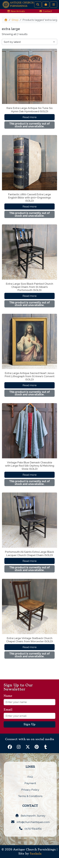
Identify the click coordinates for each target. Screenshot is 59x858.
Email (9, 709)
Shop (15, 19)
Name (9, 695)
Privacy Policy (30, 789)
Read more (30, 117)
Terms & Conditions (30, 796)
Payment (30, 783)
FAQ (30, 776)
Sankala (35, 853)
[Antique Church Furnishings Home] (6, 4)
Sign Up (29, 724)
